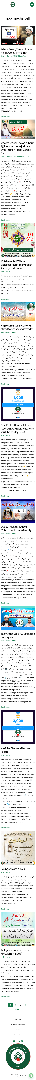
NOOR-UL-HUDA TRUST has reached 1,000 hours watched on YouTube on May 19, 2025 (18, 428)
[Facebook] (14, 1041)
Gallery (18, 1030)
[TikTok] (16, 1041)
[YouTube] (19, 1041)
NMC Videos (18, 56)
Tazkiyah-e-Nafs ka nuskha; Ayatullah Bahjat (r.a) (15, 952)
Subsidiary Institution (18, 1025)
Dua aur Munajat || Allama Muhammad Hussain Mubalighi (17, 528)
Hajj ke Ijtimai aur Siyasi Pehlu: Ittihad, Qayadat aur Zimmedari (17, 327)
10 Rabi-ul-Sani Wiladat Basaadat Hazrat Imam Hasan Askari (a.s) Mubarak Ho (16, 265)
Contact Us (18, 1035)
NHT (2, 271)
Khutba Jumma (6, 56)
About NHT (18, 1019)
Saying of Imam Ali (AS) (13, 869)
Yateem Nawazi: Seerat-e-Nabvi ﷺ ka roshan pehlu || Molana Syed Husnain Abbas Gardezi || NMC (17, 148)
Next (18, 1009)
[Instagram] (22, 1041)
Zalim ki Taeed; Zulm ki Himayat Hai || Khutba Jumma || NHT (17, 51)
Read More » (5, 116)
